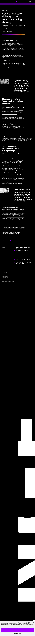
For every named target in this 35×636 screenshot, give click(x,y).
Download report (4, 3)
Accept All (17, 628)
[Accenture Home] (16, 1)
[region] (17, 628)
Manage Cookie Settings (17, 633)
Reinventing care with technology (22, 250)
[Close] (34, 623)
